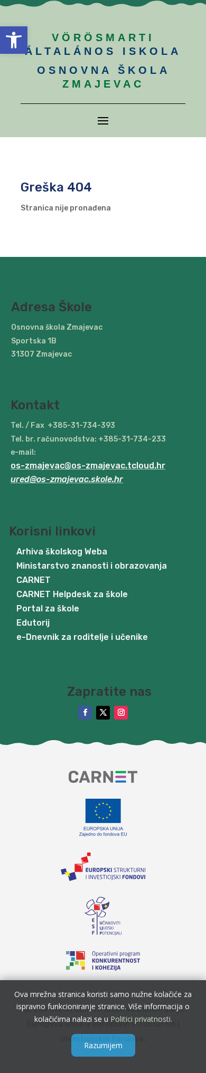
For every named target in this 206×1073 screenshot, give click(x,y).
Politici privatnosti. (141, 1019)
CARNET (33, 580)
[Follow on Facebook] (85, 713)
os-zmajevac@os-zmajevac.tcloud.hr (88, 466)
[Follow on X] (103, 713)
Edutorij (33, 623)
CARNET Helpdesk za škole (72, 594)
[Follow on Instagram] (121, 713)
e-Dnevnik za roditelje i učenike (82, 637)
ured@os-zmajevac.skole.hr (67, 479)
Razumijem (103, 1045)
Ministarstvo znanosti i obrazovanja (91, 566)
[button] (13, 40)
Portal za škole (47, 608)
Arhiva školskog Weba (61, 552)
